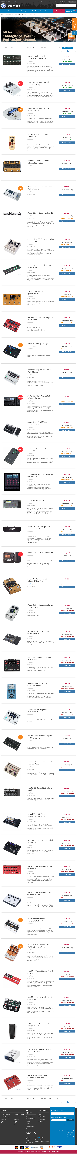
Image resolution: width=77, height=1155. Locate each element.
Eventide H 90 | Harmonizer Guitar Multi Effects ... (40, 371)
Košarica (40, 1115)
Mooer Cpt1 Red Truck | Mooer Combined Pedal (38, 527)
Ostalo (47, 11)
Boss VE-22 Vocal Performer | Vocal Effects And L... (40, 318)
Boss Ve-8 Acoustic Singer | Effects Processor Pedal (40, 763)
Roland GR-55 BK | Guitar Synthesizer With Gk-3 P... (36, 815)
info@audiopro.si (61, 1127)
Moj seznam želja (42, 1118)
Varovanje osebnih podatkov (30, 1119)
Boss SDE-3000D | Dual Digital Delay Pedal (38, 344)
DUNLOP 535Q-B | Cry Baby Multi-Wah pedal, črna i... (39, 1024)
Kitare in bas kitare (9, 14)
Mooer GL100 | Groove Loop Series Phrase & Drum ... (40, 606)
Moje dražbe (41, 1120)
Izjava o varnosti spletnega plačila (30, 1126)
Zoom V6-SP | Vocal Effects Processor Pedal (37, 423)
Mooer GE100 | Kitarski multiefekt (40, 552)
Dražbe (28, 1128)
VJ (14, 1125)
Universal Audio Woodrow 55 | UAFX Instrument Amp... (38, 946)
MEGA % (61, 11)
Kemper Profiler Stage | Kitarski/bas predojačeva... (37, 57)
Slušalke (42, 11)
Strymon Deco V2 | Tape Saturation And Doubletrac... (40, 240)
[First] (61, 51)
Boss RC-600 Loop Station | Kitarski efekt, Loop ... (40, 972)
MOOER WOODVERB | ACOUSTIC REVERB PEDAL (39, 135)
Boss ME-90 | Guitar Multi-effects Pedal (39, 789)
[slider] (30, 61)
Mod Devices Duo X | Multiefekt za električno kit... (40, 475)
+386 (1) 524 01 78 (70, 1136)
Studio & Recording (5, 1115)
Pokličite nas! (67, 613)
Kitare (3, 11)
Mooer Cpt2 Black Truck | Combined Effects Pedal (40, 266)
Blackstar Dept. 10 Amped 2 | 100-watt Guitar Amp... (39, 867)
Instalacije (16, 1118)
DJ (38, 11)
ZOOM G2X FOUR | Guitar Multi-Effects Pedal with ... (39, 397)
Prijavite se (72, 2)
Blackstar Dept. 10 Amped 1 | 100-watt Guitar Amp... (39, 893)
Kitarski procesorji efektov (28, 14)
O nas (39, 2)
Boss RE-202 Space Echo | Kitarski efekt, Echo (39, 998)
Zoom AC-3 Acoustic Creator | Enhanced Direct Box (38, 161)
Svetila (15, 1121)
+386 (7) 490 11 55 (70, 1134)
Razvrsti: (11, 47)
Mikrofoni (30, 11)
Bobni (14, 11)
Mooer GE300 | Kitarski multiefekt (40, 500)
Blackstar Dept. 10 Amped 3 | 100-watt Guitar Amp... (39, 736)
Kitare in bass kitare (6, 1118)
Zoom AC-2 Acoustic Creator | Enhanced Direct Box (38, 580)
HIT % (55, 11)
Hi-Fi (15, 1123)
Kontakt (42, 2)
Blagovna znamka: (44, 47)
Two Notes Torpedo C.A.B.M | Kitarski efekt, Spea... (38, 83)
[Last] (75, 51)
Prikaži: (28, 47)
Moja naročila (41, 1116)
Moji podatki (41, 1121)
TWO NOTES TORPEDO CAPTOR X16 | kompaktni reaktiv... (40, 1050)
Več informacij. (56, 1152)
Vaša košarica (70, 10)
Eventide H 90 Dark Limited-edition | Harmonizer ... (40, 658)
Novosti (63, 2)
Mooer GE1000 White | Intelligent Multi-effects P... (39, 188)
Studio (18, 11)
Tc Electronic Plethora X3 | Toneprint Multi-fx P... (37, 919)
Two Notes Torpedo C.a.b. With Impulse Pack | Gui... (38, 109)
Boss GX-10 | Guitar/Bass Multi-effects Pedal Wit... (38, 632)
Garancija (59, 2)
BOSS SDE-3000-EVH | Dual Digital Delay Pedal (40, 841)
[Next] (72, 51)
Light (35, 11)
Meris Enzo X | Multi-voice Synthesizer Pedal (36, 292)
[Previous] (63, 51)
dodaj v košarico (67, 64)
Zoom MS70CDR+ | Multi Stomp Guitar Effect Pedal (39, 684)
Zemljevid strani (30, 1142)
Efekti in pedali (18, 14)
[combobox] (19, 48)
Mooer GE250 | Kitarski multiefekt (40, 213)
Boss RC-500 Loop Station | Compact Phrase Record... (37, 1076)
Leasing (55, 2)
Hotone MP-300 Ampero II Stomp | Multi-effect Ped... (40, 710)
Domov (2, 14)
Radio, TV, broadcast (19, 1115)
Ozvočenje (23, 11)
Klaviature (8, 11)
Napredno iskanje (67, 47)
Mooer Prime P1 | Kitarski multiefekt (36, 449)
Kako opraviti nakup (49, 2)
